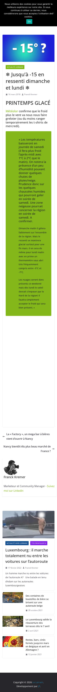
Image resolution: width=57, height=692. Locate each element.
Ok (29, 21)
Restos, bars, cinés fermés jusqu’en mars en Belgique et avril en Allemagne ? (38, 644)
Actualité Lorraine (15, 67)
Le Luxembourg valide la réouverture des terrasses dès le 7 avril (39, 623)
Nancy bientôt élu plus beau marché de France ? (27, 449)
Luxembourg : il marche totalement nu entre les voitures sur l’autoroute (26, 555)
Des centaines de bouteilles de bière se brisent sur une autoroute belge (37, 600)
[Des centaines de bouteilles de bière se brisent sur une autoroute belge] (13, 603)
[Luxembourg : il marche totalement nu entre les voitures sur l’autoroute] (28, 524)
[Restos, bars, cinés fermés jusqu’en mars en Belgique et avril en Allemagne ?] (13, 647)
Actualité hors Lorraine (17, 543)
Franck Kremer (30, 94)
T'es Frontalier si (39, 543)
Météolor (12, 111)
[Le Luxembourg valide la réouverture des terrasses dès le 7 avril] (13, 625)
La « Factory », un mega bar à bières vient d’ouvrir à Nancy (28, 436)
